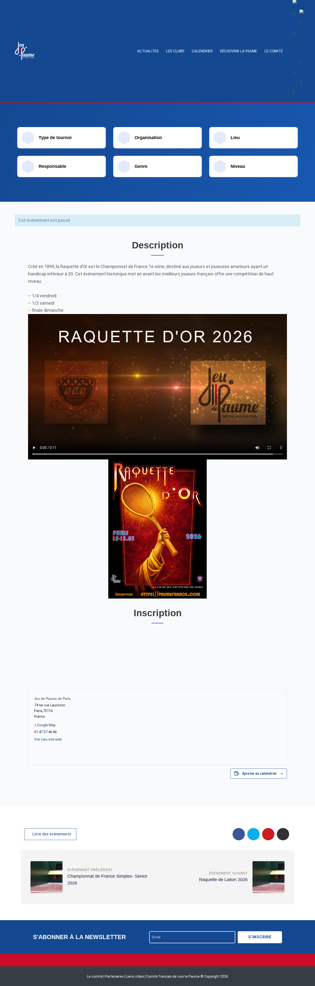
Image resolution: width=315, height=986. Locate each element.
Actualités (148, 51)
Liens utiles (135, 976)
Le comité (274, 51)
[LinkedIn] (283, 834)
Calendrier (202, 51)
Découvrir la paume (238, 51)
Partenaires (115, 976)
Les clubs (175, 51)
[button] (50, 834)
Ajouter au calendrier (259, 773)
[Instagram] (157, 960)
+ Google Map (45, 725)
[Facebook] (239, 834)
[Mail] (268, 834)
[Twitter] (253, 834)
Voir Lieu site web (48, 739)
